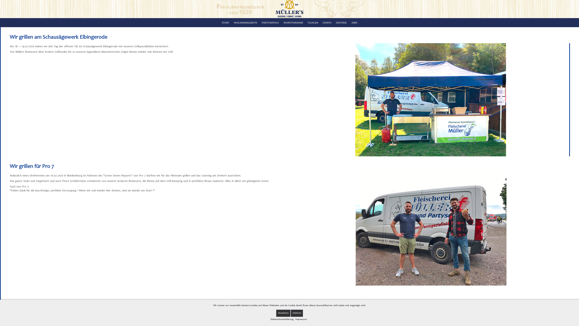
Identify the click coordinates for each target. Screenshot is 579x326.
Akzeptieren (283, 313)
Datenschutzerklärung (282, 319)
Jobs (354, 23)
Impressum (301, 319)
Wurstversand (293, 23)
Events (327, 23)
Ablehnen (297, 313)
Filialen (313, 23)
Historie (341, 23)
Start (225, 23)
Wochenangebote (245, 23)
